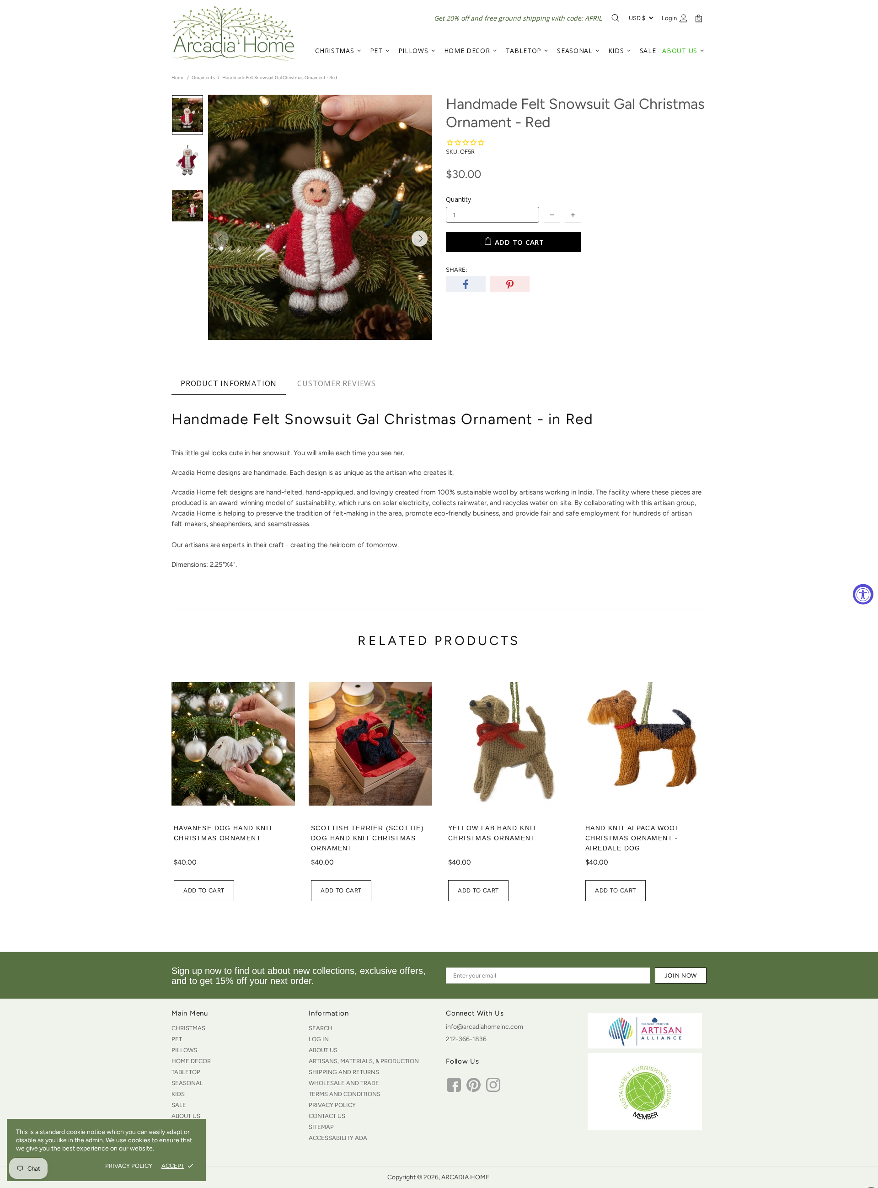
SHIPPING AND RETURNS (344, 1072)
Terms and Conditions (344, 1094)
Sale (178, 1105)
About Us (185, 1116)
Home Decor (191, 1061)
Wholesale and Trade (344, 1083)
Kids (178, 1094)
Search (320, 1028)
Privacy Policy (332, 1105)
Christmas (188, 1028)
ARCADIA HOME (233, 33)
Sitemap (321, 1126)
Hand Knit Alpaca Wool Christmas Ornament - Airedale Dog (632, 838)
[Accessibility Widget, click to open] (863, 594)
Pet (176, 1039)
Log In (319, 1039)
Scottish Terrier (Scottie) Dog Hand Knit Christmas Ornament (367, 838)
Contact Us (327, 1116)
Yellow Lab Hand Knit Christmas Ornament (492, 833)
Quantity (458, 199)
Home (177, 78)
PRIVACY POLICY (128, 1165)
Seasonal (187, 1083)
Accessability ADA (338, 1137)
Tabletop (185, 1072)
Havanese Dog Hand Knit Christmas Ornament (223, 833)
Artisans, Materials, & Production (364, 1061)
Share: (456, 269)
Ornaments (203, 78)
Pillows (184, 1050)
